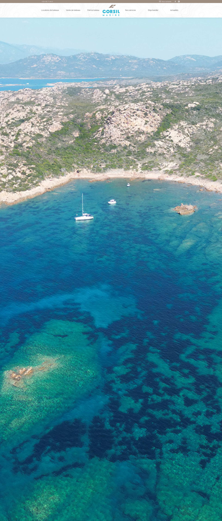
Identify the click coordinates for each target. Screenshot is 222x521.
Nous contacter (166, 1)
